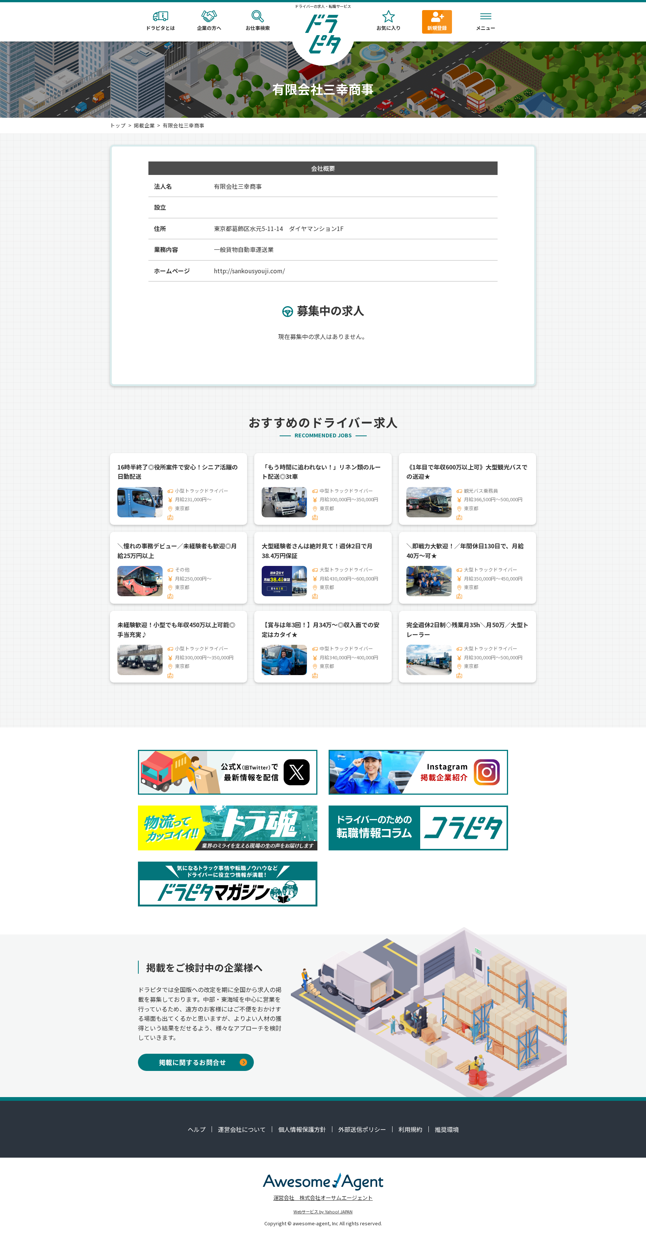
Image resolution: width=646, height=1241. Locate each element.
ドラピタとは (160, 27)
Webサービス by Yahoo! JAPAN (323, 1211)
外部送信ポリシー (362, 1129)
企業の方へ (209, 27)
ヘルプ (197, 1129)
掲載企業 (144, 125)
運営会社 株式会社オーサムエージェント (323, 1197)
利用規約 (410, 1129)
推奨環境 (447, 1129)
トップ (118, 125)
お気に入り (388, 27)
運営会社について (242, 1129)
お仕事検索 (258, 27)
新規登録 (437, 27)
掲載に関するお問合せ (192, 1062)
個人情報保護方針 (302, 1129)
